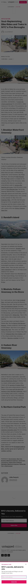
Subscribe (14, 582)
